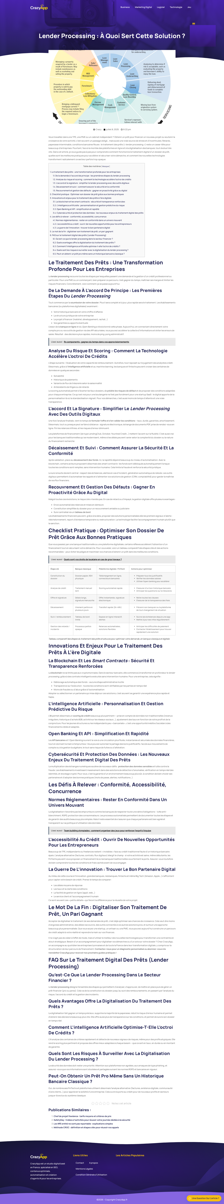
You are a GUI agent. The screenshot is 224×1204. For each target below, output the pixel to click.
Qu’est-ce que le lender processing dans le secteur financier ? (83, 238)
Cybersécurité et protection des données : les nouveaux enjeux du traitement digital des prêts (98, 213)
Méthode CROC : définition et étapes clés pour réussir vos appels (86, 1127)
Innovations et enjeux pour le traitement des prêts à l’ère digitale (80, 198)
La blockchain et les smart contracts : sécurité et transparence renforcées (89, 201)
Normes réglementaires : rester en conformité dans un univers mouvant (87, 220)
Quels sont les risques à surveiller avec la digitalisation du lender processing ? (90, 250)
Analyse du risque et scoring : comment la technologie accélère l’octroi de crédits (92, 179)
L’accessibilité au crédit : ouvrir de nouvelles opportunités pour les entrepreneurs (92, 224)
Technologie (176, 7)
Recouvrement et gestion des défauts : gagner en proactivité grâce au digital (90, 190)
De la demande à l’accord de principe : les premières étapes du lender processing (91, 175)
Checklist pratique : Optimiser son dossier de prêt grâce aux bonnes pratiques (87, 194)
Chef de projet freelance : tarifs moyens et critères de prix (82, 1116)
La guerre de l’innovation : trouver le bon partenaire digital (81, 227)
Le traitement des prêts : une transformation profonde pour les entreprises (85, 172)
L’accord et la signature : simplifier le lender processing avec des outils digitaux (91, 183)
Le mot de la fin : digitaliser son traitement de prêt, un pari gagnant (81, 231)
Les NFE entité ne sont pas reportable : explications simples (83, 1123)
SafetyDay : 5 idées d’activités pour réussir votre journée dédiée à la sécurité (92, 1120)
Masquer (105, 166)
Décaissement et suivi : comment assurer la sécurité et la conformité (86, 186)
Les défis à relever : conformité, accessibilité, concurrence (78, 216)
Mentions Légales (84, 1168)
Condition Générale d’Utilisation (91, 1174)
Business (125, 7)
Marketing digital (143, 7)
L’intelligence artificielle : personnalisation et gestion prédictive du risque (89, 205)
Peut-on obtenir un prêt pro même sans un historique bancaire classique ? (89, 253)
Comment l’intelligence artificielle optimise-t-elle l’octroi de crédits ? (86, 246)
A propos (93, 1162)
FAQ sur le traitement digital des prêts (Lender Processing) (78, 235)
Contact (80, 1162)
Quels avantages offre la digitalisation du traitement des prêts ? (84, 242)
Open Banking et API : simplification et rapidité (76, 209)
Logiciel (161, 7)
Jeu (189, 7)
